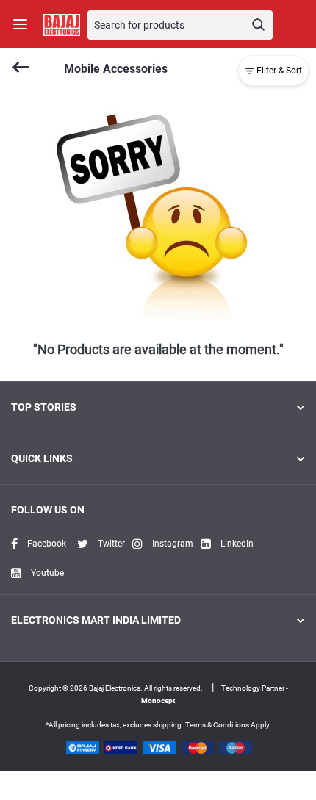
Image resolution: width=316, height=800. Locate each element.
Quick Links (42, 458)
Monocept (158, 700)
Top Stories (43, 407)
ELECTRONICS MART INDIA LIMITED (96, 620)
